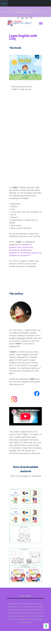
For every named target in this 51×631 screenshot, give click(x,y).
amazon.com (15, 247)
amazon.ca (36, 252)
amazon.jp (25, 252)
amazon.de (14, 250)
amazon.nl (25, 255)
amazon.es (28, 247)
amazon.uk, (26, 250)
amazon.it (27, 244)
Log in (4, 3)
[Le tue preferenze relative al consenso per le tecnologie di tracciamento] (46, 626)
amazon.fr (14, 252)
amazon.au (14, 255)
